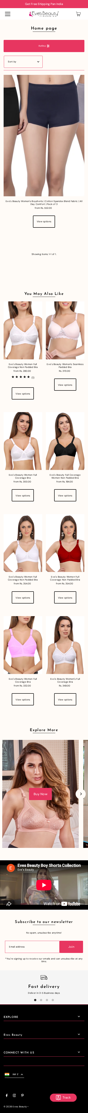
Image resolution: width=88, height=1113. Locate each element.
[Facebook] (7, 1096)
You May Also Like (44, 294)
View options (44, 221)
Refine (42, 45)
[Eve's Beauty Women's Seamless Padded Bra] (65, 330)
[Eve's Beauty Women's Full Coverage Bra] (65, 645)
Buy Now (40, 794)
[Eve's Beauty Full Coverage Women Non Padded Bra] (65, 441)
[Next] (81, 794)
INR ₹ (16, 1074)
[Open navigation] (7, 14)
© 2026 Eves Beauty (15, 1106)
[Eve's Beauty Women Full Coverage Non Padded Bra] (23, 330)
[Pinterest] (22, 1096)
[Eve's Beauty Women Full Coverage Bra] (23, 441)
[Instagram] (14, 1096)
